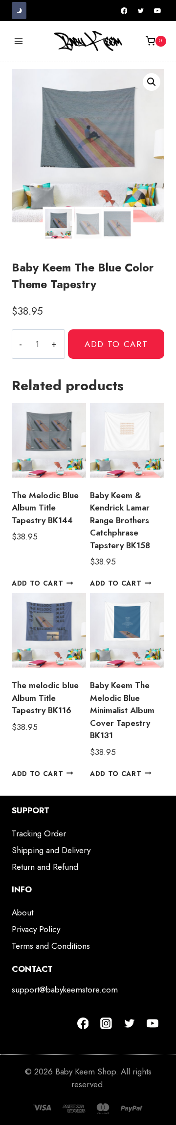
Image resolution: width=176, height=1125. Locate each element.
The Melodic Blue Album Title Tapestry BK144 (45, 507)
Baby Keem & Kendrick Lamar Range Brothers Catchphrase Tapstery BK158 (120, 520)
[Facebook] (124, 11)
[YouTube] (157, 11)
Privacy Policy (36, 929)
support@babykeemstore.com (65, 989)
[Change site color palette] (19, 10)
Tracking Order (39, 833)
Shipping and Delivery (51, 850)
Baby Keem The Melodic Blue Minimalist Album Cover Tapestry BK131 (122, 710)
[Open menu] (19, 41)
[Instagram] (106, 1023)
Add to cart (116, 344)
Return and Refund (45, 867)
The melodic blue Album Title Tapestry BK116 (45, 697)
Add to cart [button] (37, 583)
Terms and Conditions (51, 946)
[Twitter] (141, 11)
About (22, 912)
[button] (151, 82)
